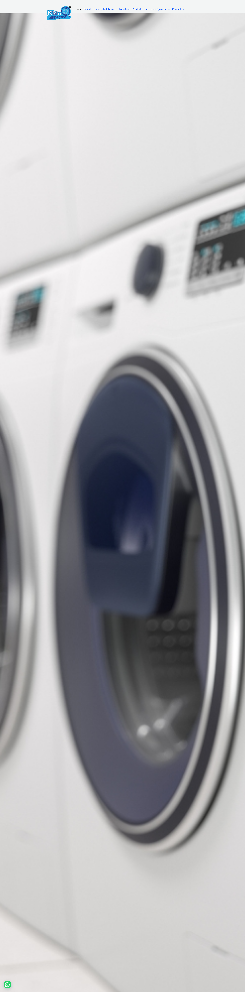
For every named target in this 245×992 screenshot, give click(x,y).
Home (78, 9)
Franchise (124, 9)
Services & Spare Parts (157, 9)
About (87, 9)
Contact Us (178, 9)
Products (137, 9)
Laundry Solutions (103, 9)
